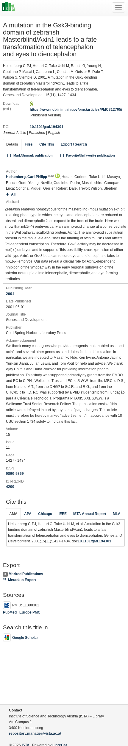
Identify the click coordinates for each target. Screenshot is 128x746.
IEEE (63, 514)
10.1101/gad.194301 (46, 127)
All (13, 194)
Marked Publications (26, 574)
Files (29, 144)
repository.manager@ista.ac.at (35, 733)
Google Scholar (25, 638)
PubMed (10, 612)
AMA (13, 514)
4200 (10, 487)
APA (28, 514)
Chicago (45, 514)
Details (12, 144)
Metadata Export (22, 580)
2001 (10, 294)
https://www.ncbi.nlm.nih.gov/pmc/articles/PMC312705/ (76, 109)
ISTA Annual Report (89, 514)
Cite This (46, 144)
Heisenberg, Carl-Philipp (30, 177)
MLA (117, 514)
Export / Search (74, 144)
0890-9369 (15, 474)
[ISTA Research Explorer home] (8, 7)
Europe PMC (29, 612)
